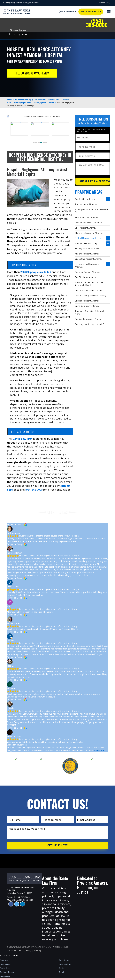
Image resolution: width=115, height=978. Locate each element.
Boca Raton (64, 960)
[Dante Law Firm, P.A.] (24, 878)
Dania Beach (5, 968)
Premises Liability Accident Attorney (87, 265)
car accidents (59, 900)
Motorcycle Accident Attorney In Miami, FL (92, 211)
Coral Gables (6, 964)
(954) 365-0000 (67, 11)
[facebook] (10, 903)
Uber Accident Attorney (85, 228)
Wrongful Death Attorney (86, 243)
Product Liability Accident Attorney (90, 296)
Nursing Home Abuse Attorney (88, 319)
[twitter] (16, 903)
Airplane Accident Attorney (87, 254)
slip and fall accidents (56, 904)
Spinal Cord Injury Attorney (87, 306)
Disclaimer (12, 950)
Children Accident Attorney (87, 301)
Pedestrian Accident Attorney (88, 223)
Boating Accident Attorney (87, 248)
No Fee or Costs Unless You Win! (92, 123)
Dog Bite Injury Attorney (85, 277)
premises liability (53, 908)
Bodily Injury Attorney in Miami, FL (90, 324)
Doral (61, 972)
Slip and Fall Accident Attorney (89, 233)
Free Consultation (91, 11)
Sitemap (37, 950)
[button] (33, 142)
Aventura (4, 960)
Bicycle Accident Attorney (86, 217)
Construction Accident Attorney (89, 290)
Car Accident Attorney (85, 199)
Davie (61, 968)
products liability (53, 916)
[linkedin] (22, 903)
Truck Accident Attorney (86, 204)
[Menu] (109, 11)
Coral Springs (65, 964)
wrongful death (52, 912)
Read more (99, 750)
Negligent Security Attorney (87, 272)
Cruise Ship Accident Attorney (88, 259)
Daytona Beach (7, 972)
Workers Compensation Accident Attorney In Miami (90, 284)
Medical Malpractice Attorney (88, 238)
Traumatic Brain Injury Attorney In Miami (90, 312)
